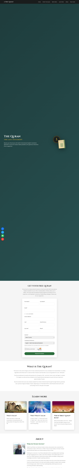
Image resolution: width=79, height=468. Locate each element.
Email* (25, 307)
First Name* (26, 301)
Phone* (41, 328)
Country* (26, 334)
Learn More (61, 1)
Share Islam (72, 1)
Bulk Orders (54, 1)
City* (25, 322)
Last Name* (42, 301)
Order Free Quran (46, 1)
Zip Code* (26, 328)
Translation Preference (29, 340)
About (67, 1)
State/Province (43, 322)
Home (39, 1)
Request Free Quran (39, 353)
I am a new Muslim (29, 313)
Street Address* (27, 316)
